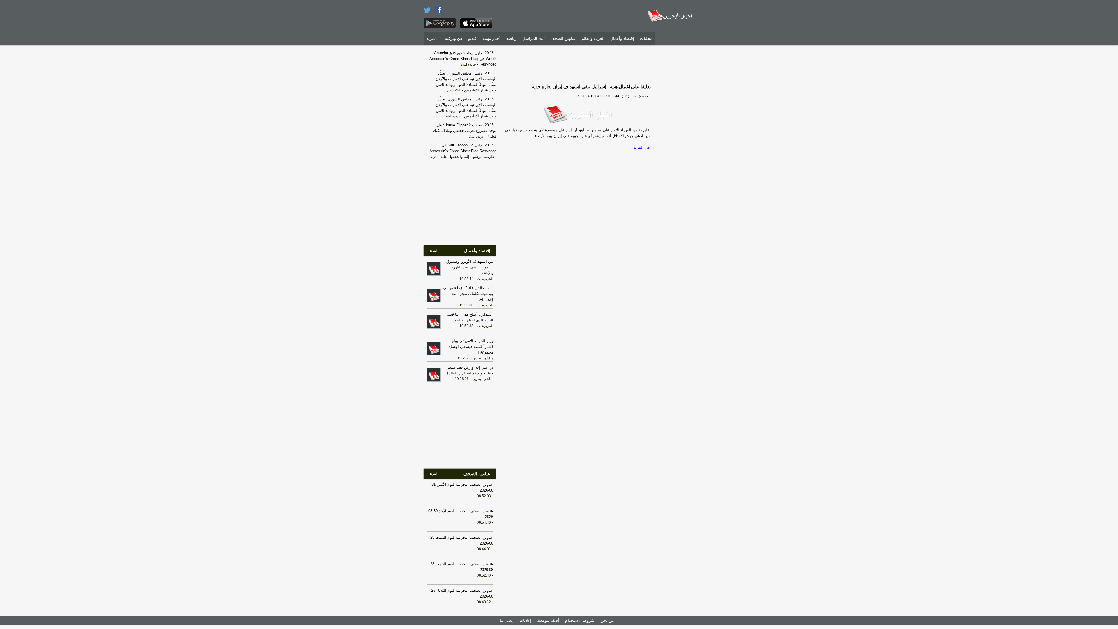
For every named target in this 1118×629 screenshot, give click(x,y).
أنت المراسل (533, 38)
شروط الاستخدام (580, 620)
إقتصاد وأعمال (622, 38)
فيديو (472, 38)
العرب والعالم (592, 38)
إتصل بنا (507, 620)
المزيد (432, 38)
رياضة (511, 38)
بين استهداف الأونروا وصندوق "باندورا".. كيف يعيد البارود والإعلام (469, 267)
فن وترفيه (453, 38)
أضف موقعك (548, 620)
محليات (646, 38)
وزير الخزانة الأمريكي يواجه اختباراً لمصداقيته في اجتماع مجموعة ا (470, 346)
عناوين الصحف (563, 38)
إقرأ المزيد (642, 147)
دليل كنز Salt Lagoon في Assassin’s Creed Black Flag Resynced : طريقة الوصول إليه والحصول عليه (462, 151)
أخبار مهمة (491, 38)
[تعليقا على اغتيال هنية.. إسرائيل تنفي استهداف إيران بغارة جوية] (578, 114)
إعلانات (525, 620)
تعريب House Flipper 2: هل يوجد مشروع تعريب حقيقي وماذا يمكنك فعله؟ (464, 131)
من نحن (607, 620)
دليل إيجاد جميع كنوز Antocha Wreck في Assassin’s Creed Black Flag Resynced (462, 58)
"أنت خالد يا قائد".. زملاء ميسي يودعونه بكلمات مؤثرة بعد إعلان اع (468, 293)
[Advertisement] (676, 135)
